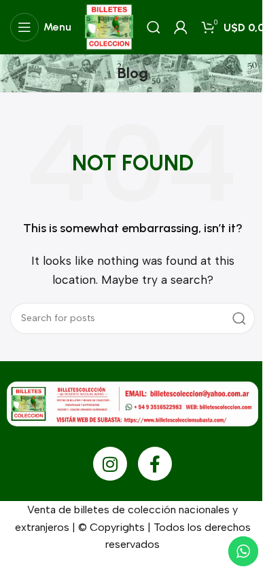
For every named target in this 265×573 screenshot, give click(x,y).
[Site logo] (109, 26)
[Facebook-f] (155, 464)
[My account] (180, 27)
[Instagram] (110, 464)
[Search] (153, 27)
